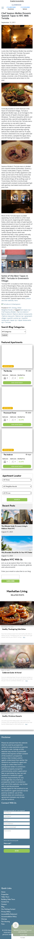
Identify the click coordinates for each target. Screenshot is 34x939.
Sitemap (4, 919)
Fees (3, 924)
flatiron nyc (20, 316)
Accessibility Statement (9, 914)
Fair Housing (5, 921)
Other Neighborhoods (11, 309)
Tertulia (8, 322)
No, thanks (23, 937)
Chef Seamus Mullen (8, 312)
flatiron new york (8, 316)
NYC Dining (12, 308)
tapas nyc (13, 320)
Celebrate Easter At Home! (12, 673)
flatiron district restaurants (22, 314)
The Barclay (8, 371)
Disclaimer (6, 737)
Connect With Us (8, 803)
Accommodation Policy (9, 916)
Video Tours (5, 897)
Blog (2, 906)
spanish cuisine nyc (14, 318)
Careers (4, 904)
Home (3, 892)
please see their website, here (16, 299)
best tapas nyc (25, 310)
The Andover (8, 455)
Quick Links (6, 888)
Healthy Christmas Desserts (12, 716)
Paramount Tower (10, 413)
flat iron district (22, 312)
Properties (4, 894)
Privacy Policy (6, 911)
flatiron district (6, 314)
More (24, 637)
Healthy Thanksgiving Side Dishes (14, 629)
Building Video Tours (8, 899)
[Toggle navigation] (2, 8)
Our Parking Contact (8, 909)
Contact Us (5, 902)
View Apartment (17, 383)
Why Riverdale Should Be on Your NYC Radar (16, 552)
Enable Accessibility (17, 1)
